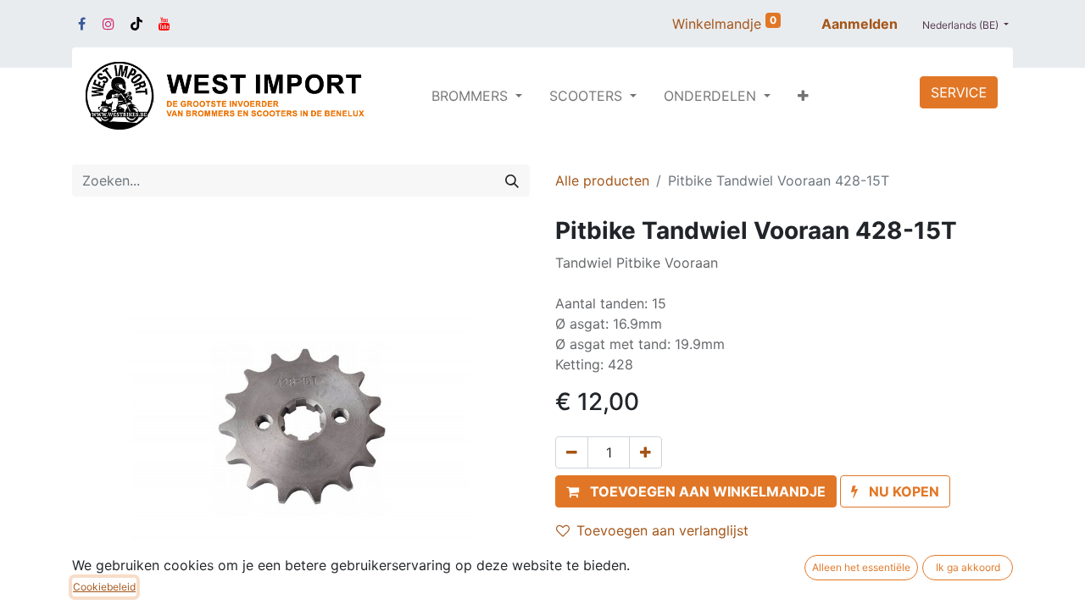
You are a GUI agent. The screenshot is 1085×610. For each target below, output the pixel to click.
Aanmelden (859, 23)
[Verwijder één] (571, 452)
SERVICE (959, 92)
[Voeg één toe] (645, 452)
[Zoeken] (512, 180)
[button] (803, 95)
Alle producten (602, 180)
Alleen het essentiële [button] (861, 567)
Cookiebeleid (104, 586)
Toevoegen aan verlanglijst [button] (662, 530)
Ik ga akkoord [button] (968, 567)
